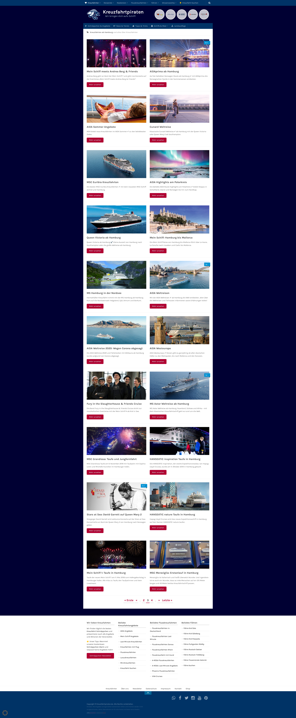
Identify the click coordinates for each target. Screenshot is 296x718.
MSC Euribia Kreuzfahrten (103, 182)
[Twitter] (187, 698)
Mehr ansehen (95, 84)
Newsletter (137, 689)
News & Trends (122, 26)
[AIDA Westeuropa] (179, 330)
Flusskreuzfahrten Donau (163, 644)
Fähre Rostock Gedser (193, 649)
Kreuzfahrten (93, 3)
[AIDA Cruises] (159, 19)
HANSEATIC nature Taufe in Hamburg (172, 514)
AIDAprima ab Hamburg (164, 71)
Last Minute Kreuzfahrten (131, 642)
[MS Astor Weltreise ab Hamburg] (179, 386)
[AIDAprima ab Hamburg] (179, 53)
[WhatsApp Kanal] (174, 698)
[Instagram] (193, 698)
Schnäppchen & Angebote (98, 26)
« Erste (128, 600)
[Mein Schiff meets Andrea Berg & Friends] (116, 53)
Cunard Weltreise (160, 126)
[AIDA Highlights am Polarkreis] (179, 164)
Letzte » (167, 600)
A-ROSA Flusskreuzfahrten (163, 660)
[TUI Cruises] (170, 19)
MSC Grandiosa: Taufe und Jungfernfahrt (112, 459)
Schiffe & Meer (159, 26)
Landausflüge (180, 26)
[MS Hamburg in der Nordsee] (116, 275)
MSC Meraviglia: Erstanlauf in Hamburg (174, 572)
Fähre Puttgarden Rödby (194, 644)
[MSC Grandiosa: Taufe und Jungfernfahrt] (116, 441)
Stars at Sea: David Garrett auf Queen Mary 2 (114, 514)
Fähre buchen (189, 665)
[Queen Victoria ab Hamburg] (116, 219)
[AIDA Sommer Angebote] (116, 109)
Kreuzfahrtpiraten (123, 12)
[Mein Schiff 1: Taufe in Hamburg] (116, 555)
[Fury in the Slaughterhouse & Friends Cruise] (116, 386)
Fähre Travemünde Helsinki (195, 660)
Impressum (166, 689)
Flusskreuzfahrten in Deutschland (160, 629)
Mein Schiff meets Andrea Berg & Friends (112, 71)
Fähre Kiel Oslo (190, 628)
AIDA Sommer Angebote (101, 126)
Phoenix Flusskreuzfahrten (163, 671)
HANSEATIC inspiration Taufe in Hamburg (175, 459)
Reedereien (121, 3)
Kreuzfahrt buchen (190, 3)
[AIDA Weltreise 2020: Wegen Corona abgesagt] (116, 330)
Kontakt (178, 689)
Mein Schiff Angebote (129, 636)
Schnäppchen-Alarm (95, 647)
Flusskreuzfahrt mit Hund (163, 655)
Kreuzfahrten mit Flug (129, 647)
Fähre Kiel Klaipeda (192, 639)
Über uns (125, 689)
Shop (188, 689)
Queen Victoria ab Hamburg (104, 237)
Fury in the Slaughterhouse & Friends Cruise (114, 403)
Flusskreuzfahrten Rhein (162, 650)
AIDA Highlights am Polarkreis (168, 182)
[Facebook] (180, 698)
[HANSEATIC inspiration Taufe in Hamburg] (179, 441)
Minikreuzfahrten (127, 663)
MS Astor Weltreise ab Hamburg (169, 403)
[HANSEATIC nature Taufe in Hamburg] (179, 496)
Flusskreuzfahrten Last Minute (160, 637)
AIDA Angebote (126, 631)
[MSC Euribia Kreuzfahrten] (116, 164)
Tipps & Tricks (141, 26)
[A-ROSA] (204, 19)
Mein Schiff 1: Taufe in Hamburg (106, 572)
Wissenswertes (168, 3)
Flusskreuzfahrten (138, 3)
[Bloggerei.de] (91, 713)
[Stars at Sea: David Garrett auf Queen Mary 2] (116, 496)
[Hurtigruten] (193, 19)
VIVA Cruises (157, 676)
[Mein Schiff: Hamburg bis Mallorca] (179, 219)
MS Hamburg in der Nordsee (104, 293)
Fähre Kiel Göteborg (192, 633)
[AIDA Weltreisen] (179, 275)
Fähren (154, 3)
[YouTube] (199, 698)
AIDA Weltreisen (159, 293)
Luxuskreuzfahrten (128, 657)
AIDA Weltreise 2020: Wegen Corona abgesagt (115, 348)
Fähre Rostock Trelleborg (194, 655)
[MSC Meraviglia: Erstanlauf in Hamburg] (179, 555)
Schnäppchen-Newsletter (100, 656)
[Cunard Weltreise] (179, 109)
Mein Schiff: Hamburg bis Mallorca (171, 237)
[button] (5, 713)
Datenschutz (151, 689)
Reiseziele (108, 3)
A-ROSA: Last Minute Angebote (165, 666)
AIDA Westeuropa (160, 348)
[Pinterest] (206, 698)
